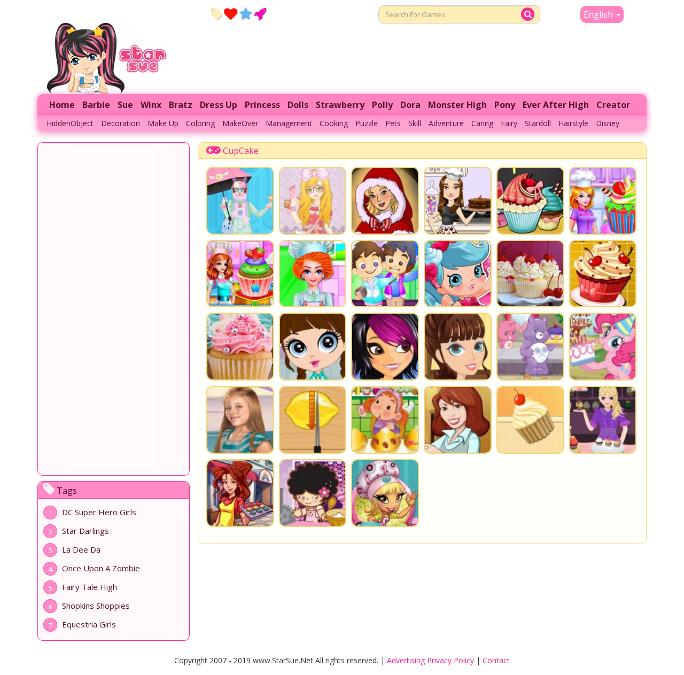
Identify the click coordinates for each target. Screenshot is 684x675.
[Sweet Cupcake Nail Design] (458, 346)
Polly (382, 105)
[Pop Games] (230, 13)
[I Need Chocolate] (385, 346)
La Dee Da (81, 549)
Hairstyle (573, 123)
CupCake (241, 151)
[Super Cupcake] (385, 274)
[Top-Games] (260, 13)
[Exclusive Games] (245, 13)
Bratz (180, 105)
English (599, 14)
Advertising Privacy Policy (430, 660)
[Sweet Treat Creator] (313, 346)
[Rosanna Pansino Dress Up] (458, 201)
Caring (482, 123)
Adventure (446, 123)
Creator (613, 105)
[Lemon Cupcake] (313, 274)
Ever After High (556, 105)
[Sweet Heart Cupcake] (240, 274)
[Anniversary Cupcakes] (385, 420)
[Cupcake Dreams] (603, 346)
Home (62, 105)
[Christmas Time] (385, 201)
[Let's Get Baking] (458, 420)
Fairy (509, 123)
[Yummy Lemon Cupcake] (313, 420)
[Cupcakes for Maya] (603, 420)
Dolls (297, 105)
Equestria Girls (89, 624)
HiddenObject (70, 123)
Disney (607, 123)
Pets (393, 123)
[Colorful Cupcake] (240, 346)
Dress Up (218, 105)
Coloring (200, 123)
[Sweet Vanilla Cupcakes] (603, 274)
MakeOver (240, 123)
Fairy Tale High (89, 586)
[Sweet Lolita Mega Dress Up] (313, 201)
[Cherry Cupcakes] (530, 274)
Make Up (162, 123)
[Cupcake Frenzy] (530, 420)
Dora (410, 105)
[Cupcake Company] (313, 493)
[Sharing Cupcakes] (530, 346)
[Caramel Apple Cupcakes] (530, 201)
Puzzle (366, 123)
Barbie (96, 105)
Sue (125, 105)
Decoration (120, 123)
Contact (496, 660)
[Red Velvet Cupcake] (603, 201)
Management (289, 123)
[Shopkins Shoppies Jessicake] (458, 274)
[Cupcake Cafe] (240, 493)
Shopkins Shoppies (96, 605)
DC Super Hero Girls (99, 512)
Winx (151, 105)
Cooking (334, 123)
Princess (262, 105)
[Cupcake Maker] (385, 493)
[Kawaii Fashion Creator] (240, 201)
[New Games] (216, 13)
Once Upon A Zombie (101, 568)
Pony (504, 105)
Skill (414, 123)
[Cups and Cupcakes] (240, 420)
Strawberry (340, 105)
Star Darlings (85, 530)
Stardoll (538, 123)
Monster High (457, 105)
